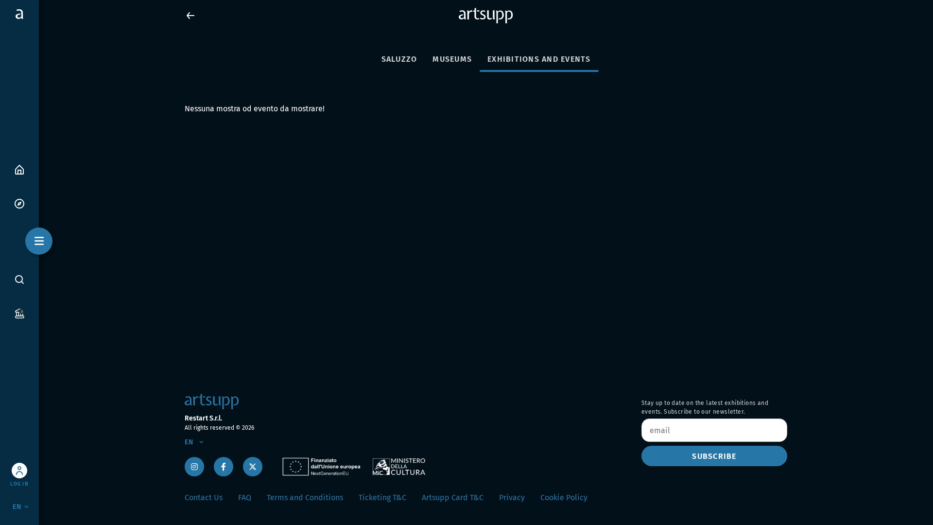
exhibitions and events (539, 59)
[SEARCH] (19, 279)
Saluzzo (399, 59)
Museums (452, 59)
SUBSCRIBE (714, 456)
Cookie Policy (563, 497)
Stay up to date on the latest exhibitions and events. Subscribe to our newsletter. (704, 407)
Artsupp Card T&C (453, 497)
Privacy (512, 497)
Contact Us (204, 497)
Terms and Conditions (305, 497)
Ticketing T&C (382, 497)
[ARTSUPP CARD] (19, 312)
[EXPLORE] (19, 203)
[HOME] (19, 169)
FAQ (244, 497)
